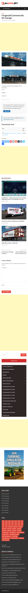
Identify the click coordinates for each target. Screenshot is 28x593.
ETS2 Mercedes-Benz (14, 534)
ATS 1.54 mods (5, 510)
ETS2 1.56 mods (5, 496)
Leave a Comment (12, 20)
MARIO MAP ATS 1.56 (15, 554)
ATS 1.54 (4, 530)
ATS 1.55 (9, 530)
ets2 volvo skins (5, 540)
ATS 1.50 (9, 528)
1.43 (6, 522)
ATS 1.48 (20, 526)
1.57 (6, 526)
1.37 (9, 521)
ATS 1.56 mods (5, 505)
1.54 (19, 524)
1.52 (12, 524)
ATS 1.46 (10, 526)
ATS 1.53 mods (5, 512)
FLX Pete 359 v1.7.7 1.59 (13, 561)
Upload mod (14, 360)
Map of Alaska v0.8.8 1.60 (12, 575)
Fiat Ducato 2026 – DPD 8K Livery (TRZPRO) (13, 221)
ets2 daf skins (12, 532)
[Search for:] (14, 354)
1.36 (6, 521)
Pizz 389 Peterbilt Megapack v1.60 (15, 580)
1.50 (6, 524)
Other (3, 13)
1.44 (9, 522)
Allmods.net (6, 590)
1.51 (9, 524)
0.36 (3, 521)
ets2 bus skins (5, 532)
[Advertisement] (14, 37)
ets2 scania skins (5, 538)
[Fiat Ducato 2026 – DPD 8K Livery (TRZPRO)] (14, 219)
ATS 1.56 (14, 530)
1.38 (12, 521)
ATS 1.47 (15, 526)
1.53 (16, 524)
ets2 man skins (5, 534)
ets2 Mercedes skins (6, 536)
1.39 (16, 521)
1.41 (22, 521)
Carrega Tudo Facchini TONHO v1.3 (13, 557)
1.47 (19, 522)
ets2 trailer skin (14, 538)
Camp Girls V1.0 (12, 572)
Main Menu (7, 8)
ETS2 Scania (14, 536)
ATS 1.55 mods (5, 507)
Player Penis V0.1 (12, 577)
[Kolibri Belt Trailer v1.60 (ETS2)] (14, 241)
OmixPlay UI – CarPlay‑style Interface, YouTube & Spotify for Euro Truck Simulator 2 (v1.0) (14, 198)
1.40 (19, 521)
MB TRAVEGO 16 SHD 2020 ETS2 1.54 (16, 568)
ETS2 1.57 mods (5, 493)
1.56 (3, 526)
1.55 (22, 524)
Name (3, 285)
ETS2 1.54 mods (5, 500)
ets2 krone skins (20, 532)
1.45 (12, 522)
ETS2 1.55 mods (5, 498)
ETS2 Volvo (21, 538)
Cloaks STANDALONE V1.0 (14, 559)
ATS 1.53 (19, 528)
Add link (6, 111)
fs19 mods (4, 545)
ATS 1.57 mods (5, 503)
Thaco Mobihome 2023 (15, 570)
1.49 (3, 524)
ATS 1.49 (4, 528)
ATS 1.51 (14, 528)
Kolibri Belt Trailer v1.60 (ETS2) (10, 243)
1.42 (3, 522)
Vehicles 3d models (6, 546)
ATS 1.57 (19, 530)
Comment (4, 267)
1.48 (22, 522)
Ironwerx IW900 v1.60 (13, 584)
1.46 (16, 522)
